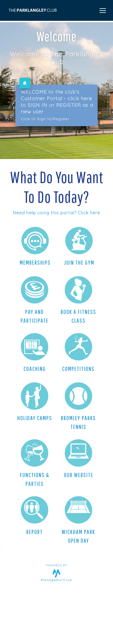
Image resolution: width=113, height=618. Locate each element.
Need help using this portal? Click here (56, 212)
